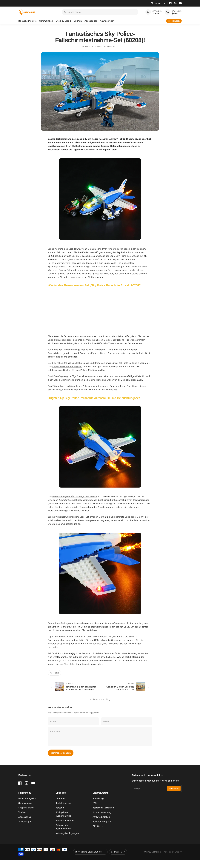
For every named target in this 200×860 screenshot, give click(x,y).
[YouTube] (180, 3)
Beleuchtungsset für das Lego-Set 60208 (74, 496)
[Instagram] (175, 3)
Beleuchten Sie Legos (59, 623)
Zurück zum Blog (101, 699)
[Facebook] (170, 3)
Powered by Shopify (173, 852)
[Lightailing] (27, 12)
